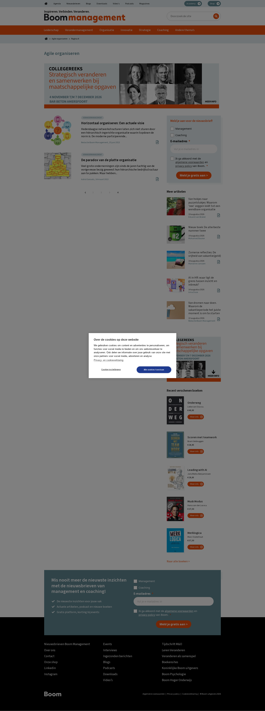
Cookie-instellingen (111, 369)
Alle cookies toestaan (154, 369)
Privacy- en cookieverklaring (108, 360)
